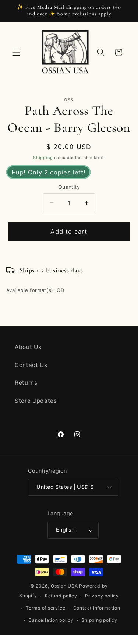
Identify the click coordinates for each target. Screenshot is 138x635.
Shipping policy (99, 620)
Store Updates (36, 400)
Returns (26, 382)
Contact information (96, 608)
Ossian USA (64, 586)
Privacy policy (102, 596)
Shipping (43, 157)
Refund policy (61, 596)
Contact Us (31, 364)
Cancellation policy (51, 620)
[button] (16, 52)
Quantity (69, 187)
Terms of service (45, 608)
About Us (28, 346)
